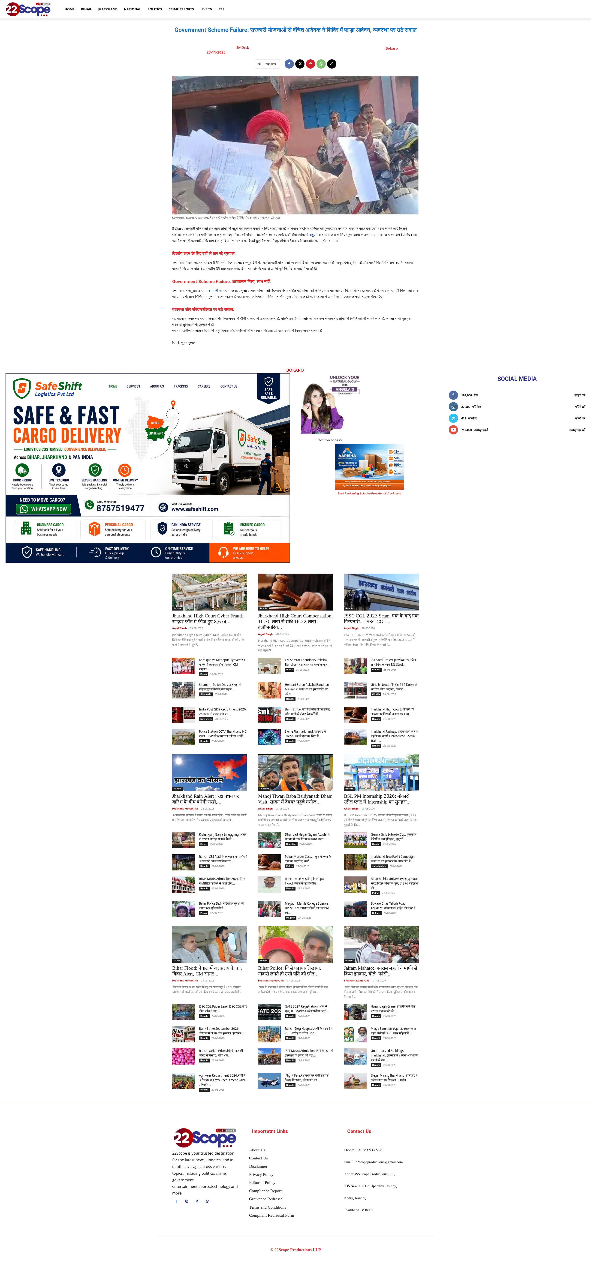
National (132, 9)
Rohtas (263, 960)
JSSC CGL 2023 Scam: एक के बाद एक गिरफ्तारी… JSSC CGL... (381, 619)
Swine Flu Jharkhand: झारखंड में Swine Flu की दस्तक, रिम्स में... (305, 733)
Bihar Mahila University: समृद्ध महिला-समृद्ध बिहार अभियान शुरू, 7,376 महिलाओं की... (395, 883)
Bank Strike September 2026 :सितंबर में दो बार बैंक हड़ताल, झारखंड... (221, 1030)
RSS (221, 9)
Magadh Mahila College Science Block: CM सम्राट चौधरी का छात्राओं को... (307, 908)
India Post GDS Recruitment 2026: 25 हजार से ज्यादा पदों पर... (223, 711)
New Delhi (206, 719)
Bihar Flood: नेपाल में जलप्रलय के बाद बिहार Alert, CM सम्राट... (207, 971)
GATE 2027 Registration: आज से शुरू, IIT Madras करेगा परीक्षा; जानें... (307, 1008)
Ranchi (177, 608)
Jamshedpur (379, 866)
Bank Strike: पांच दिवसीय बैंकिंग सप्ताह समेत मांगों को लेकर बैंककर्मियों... (307, 711)
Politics (155, 9)
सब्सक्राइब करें (577, 430)
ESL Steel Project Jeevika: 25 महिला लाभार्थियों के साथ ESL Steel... (393, 662)
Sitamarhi (205, 694)
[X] (300, 64)
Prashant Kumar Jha (185, 808)
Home (70, 9)
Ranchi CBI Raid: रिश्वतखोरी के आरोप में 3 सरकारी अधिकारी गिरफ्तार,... (223, 858)
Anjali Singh (179, 628)
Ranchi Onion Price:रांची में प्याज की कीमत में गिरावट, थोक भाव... (221, 1052)
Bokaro (392, 48)
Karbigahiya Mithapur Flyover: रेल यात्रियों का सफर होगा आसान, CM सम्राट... (222, 664)
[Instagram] (187, 1202)
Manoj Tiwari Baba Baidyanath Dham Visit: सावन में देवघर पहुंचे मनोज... (295, 799)
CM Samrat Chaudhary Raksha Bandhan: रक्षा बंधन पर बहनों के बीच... (307, 662)
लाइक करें (580, 395)
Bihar (86, 9)
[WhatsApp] (321, 64)
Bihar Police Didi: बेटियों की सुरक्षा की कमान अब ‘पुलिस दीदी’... (221, 905)
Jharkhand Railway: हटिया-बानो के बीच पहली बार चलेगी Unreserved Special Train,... (394, 736)
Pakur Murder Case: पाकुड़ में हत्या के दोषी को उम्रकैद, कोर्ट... (308, 858)
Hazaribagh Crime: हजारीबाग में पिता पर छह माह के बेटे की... (393, 1008)
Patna (203, 674)
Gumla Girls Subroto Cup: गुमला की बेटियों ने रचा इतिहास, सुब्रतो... (393, 836)
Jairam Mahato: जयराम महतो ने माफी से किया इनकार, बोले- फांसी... (380, 971)
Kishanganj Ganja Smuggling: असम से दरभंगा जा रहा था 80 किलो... (222, 836)
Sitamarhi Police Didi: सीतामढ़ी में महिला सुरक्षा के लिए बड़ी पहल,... (220, 686)
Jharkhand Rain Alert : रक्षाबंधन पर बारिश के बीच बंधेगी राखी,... (205, 799)
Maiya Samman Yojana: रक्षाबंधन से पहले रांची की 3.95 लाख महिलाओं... (393, 1030)
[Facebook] (289, 64)
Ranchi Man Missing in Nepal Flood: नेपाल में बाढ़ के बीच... (304, 880)
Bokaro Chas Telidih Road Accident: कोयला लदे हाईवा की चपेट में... (394, 905)
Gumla (376, 844)
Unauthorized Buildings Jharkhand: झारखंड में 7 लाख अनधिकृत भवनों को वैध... (394, 1055)
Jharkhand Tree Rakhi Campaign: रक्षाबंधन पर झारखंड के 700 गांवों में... (393, 858)
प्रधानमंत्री (212, 291)
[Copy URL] (331, 64)
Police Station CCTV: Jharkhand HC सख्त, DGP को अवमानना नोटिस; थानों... (222, 733)
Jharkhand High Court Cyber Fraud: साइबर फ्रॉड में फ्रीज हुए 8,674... (207, 619)
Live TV (206, 9)
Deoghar (264, 788)
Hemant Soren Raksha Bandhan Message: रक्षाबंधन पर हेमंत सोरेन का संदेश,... (307, 689)
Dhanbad (291, 844)
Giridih (376, 694)
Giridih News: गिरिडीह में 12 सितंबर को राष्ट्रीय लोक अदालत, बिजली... (394, 686)
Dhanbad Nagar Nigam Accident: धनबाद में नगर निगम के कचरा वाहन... (307, 836)
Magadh (290, 917)
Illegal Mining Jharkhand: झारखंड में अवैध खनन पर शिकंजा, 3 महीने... (394, 1077)
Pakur (289, 866)
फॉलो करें (580, 407)
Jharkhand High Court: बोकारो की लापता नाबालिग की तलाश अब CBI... (392, 711)
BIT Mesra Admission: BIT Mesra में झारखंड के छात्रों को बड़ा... (309, 1052)
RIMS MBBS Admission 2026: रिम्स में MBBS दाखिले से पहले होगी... (222, 880)
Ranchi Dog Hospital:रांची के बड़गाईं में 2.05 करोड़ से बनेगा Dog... (308, 1030)
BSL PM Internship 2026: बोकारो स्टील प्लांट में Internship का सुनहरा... (377, 799)
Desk (245, 47)
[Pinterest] (310, 64)
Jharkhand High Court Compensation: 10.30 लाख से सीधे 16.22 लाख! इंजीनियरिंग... (295, 622)
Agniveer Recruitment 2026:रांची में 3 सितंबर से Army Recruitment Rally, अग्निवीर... (222, 1080)
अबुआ (313, 235)
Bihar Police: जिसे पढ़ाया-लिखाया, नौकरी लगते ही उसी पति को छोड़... (289, 971)
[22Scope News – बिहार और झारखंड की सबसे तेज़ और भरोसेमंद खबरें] (205, 1138)
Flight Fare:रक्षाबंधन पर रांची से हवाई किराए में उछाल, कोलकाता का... (307, 1077)
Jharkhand (108, 9)
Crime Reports (181, 9)
